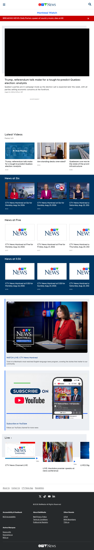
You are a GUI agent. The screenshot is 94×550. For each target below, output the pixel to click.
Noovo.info (7, 532)
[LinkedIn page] (54, 496)
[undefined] (20, 157)
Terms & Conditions (40, 519)
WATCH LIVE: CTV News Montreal (22, 358)
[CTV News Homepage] (47, 4)
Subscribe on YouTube (17, 424)
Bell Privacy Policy (40, 517)
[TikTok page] (44, 496)
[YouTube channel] (49, 496)
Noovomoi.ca (8, 535)
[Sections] (4, 4)
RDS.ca (5, 537)
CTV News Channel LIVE (16, 465)
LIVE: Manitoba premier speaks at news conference (58, 469)
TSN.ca (66, 522)
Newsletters (39, 488)
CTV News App (27, 488)
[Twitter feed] (40, 496)
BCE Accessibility (9, 517)
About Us (6, 488)
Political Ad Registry (40, 522)
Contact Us (15, 488)
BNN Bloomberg (70, 519)
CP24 (66, 517)
